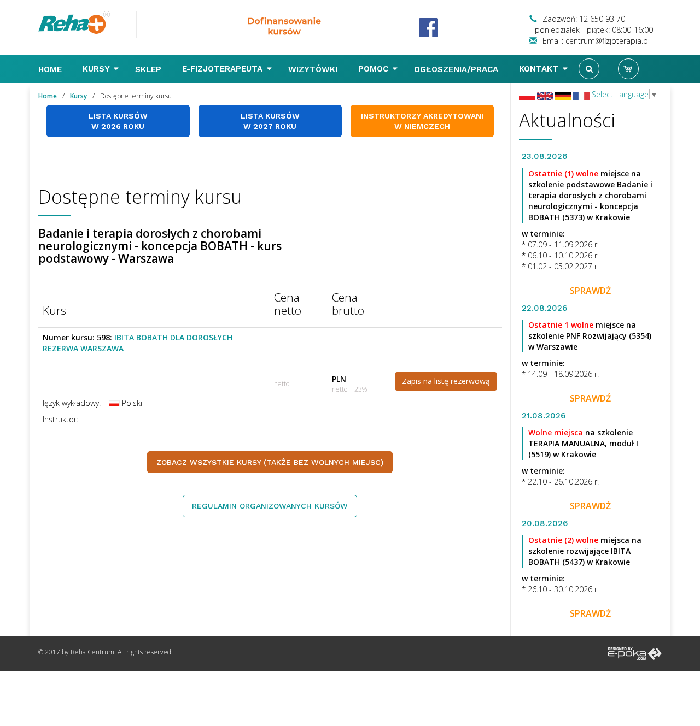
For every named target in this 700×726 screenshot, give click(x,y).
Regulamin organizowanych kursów (270, 505)
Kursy (97, 69)
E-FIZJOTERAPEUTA (223, 69)
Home (51, 69)
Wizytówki (314, 69)
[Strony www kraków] (635, 653)
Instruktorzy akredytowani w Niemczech (422, 121)
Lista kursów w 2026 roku (118, 121)
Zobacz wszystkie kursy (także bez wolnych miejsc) (269, 462)
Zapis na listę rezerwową (446, 381)
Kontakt (540, 69)
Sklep (149, 69)
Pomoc (374, 69)
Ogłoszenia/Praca (457, 69)
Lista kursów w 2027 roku (270, 121)
